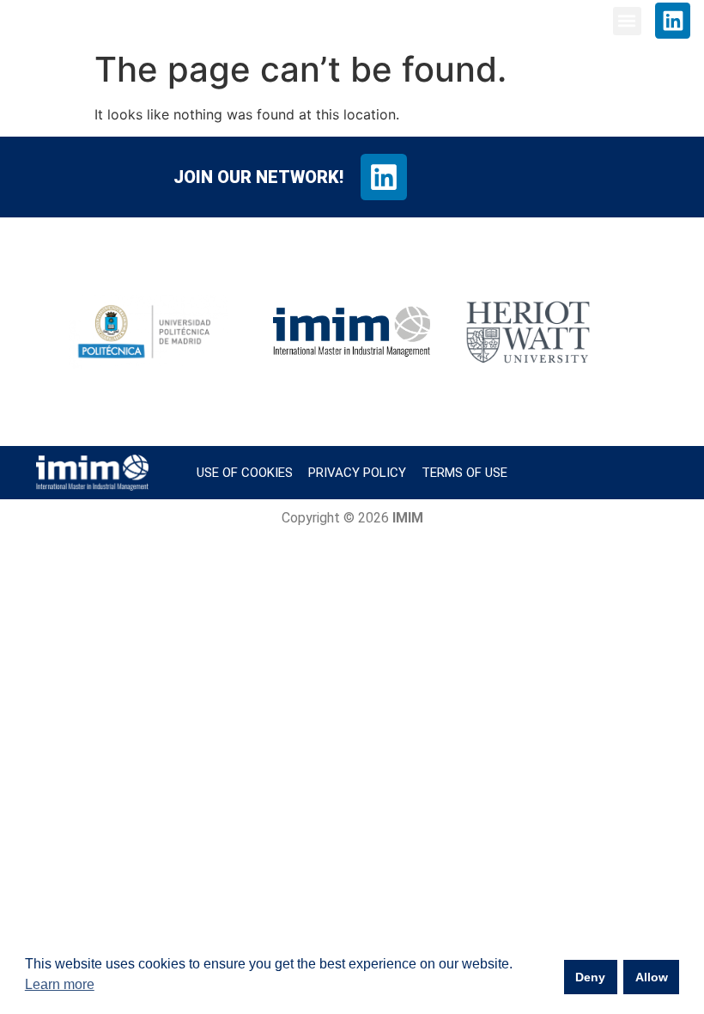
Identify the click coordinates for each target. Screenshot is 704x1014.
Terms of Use (464, 472)
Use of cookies (245, 472)
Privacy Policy (357, 472)
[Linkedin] (673, 21)
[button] (627, 21)
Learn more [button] (59, 984)
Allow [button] (651, 977)
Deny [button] (590, 977)
